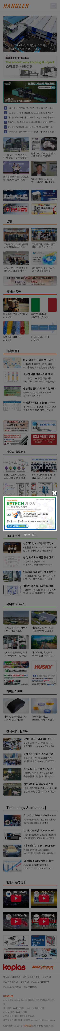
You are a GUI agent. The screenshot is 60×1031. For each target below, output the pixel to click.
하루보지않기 (30, 535)
